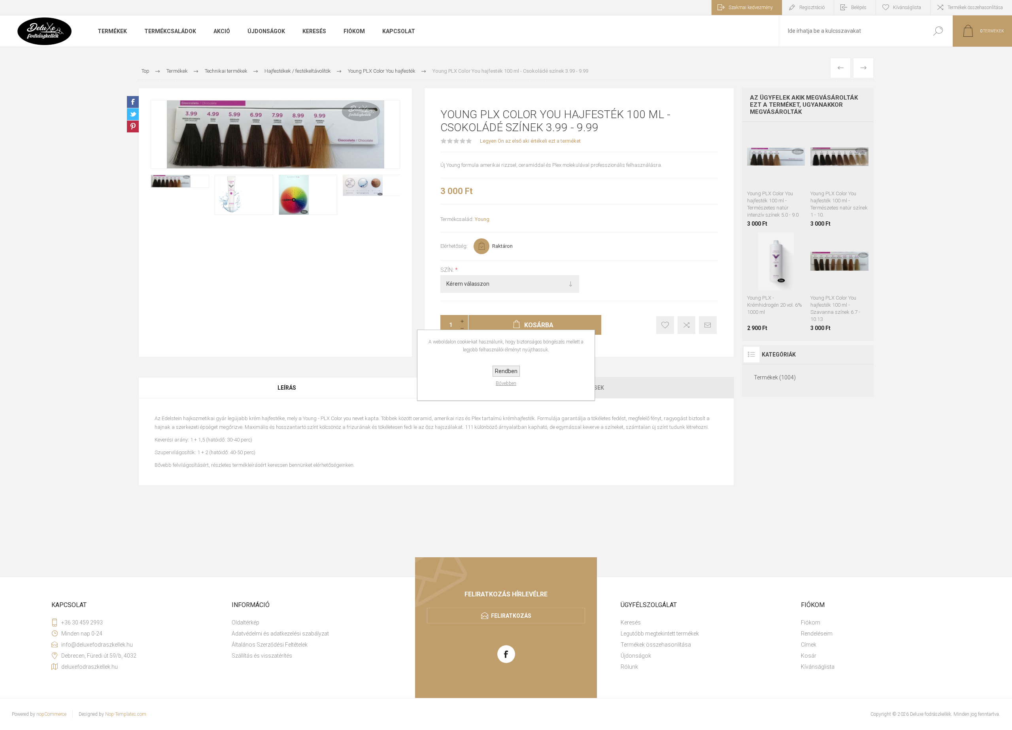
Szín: (447, 270)
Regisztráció (812, 7)
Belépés (859, 7)
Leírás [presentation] (287, 388)
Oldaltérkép (245, 622)
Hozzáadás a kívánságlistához (665, 325)
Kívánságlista (818, 667)
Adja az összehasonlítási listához (686, 325)
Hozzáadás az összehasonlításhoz (794, 166)
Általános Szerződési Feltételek (270, 644)
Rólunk (629, 667)
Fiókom (810, 622)
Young (482, 219)
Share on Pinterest (133, 126)
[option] (180, 181)
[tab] (287, 387)
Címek (808, 644)
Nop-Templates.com (125, 714)
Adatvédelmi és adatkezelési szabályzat (280, 633)
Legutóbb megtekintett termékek (660, 633)
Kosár (808, 656)
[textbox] (851, 31)
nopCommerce (51, 714)
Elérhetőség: (454, 246)
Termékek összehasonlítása (975, 7)
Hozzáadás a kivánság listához (777, 166)
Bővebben (506, 383)
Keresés (938, 31)
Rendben (506, 371)
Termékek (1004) (775, 377)
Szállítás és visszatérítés (262, 656)
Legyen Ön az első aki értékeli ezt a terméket (530, 141)
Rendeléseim (817, 633)
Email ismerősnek (708, 325)
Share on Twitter (133, 114)
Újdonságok (636, 656)
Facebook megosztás (133, 102)
